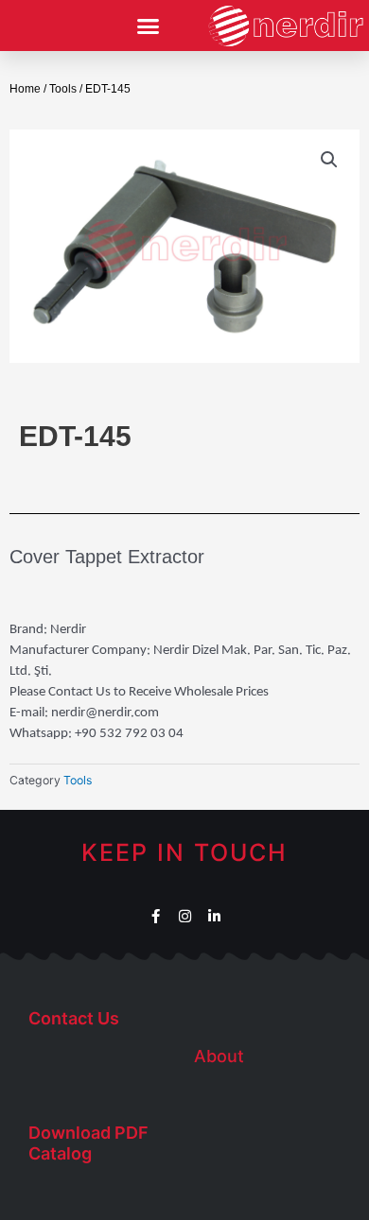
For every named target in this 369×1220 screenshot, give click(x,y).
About (219, 1056)
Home (25, 88)
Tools (63, 88)
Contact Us (73, 1018)
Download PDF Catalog (88, 1143)
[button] (149, 26)
